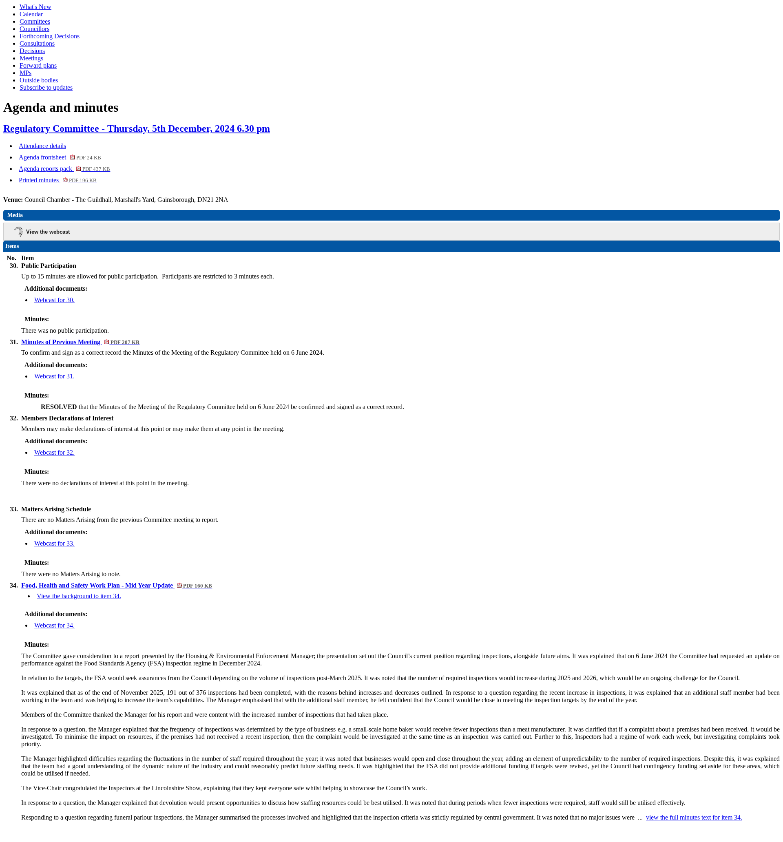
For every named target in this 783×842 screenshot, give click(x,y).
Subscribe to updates (46, 87)
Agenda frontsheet (60, 157)
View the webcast (48, 232)
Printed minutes (58, 180)
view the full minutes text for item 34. (694, 817)
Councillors (34, 28)
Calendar (31, 14)
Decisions (32, 50)
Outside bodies (39, 80)
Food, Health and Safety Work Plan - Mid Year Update (116, 585)
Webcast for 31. (54, 376)
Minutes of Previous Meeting (80, 341)
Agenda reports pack (64, 168)
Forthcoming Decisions (50, 36)
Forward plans (38, 65)
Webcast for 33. (54, 543)
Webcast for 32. (54, 452)
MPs (25, 72)
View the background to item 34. (79, 595)
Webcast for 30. (54, 299)
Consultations (37, 43)
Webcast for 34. (54, 625)
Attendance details (42, 145)
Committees (35, 21)
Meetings (31, 58)
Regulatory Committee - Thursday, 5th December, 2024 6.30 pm (136, 128)
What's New (35, 6)
